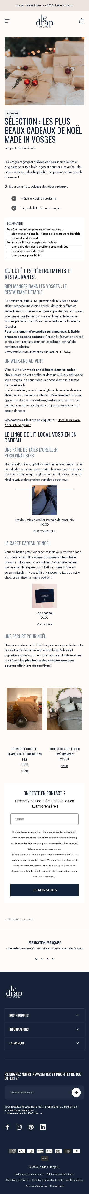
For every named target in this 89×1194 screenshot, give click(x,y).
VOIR (24, 771)
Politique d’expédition (37, 1186)
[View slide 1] (36, 958)
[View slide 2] (41, 958)
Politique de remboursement (29, 1174)
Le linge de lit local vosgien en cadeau (31, 242)
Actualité (12, 113)
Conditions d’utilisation (17, 1180)
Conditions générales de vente (47, 1180)
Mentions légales (74, 1180)
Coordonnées (56, 1186)
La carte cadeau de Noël (27, 251)
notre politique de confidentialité (29, 860)
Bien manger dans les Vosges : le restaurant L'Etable (45, 233)
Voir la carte (44, 624)
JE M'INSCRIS (44, 890)
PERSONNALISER (44, 531)
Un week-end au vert (24, 238)
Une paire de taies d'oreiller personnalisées (39, 246)
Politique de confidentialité (60, 1174)
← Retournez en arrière (19, 919)
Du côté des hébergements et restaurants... (35, 229)
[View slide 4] (52, 958)
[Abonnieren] (76, 1092)
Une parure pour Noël (25, 255)
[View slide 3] (47, 958)
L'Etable (65, 352)
